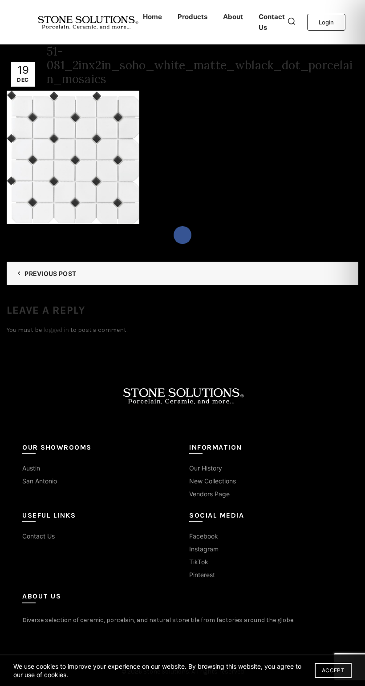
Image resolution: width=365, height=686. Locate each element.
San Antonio (39, 481)
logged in (56, 330)
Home (152, 16)
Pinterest (202, 574)
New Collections (212, 481)
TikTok (198, 562)
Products (192, 16)
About (233, 16)
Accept (333, 670)
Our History (205, 468)
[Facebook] (182, 235)
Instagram (204, 549)
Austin (31, 468)
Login (326, 22)
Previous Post (50, 273)
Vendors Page (209, 494)
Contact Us (272, 22)
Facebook (203, 536)
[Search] (291, 22)
